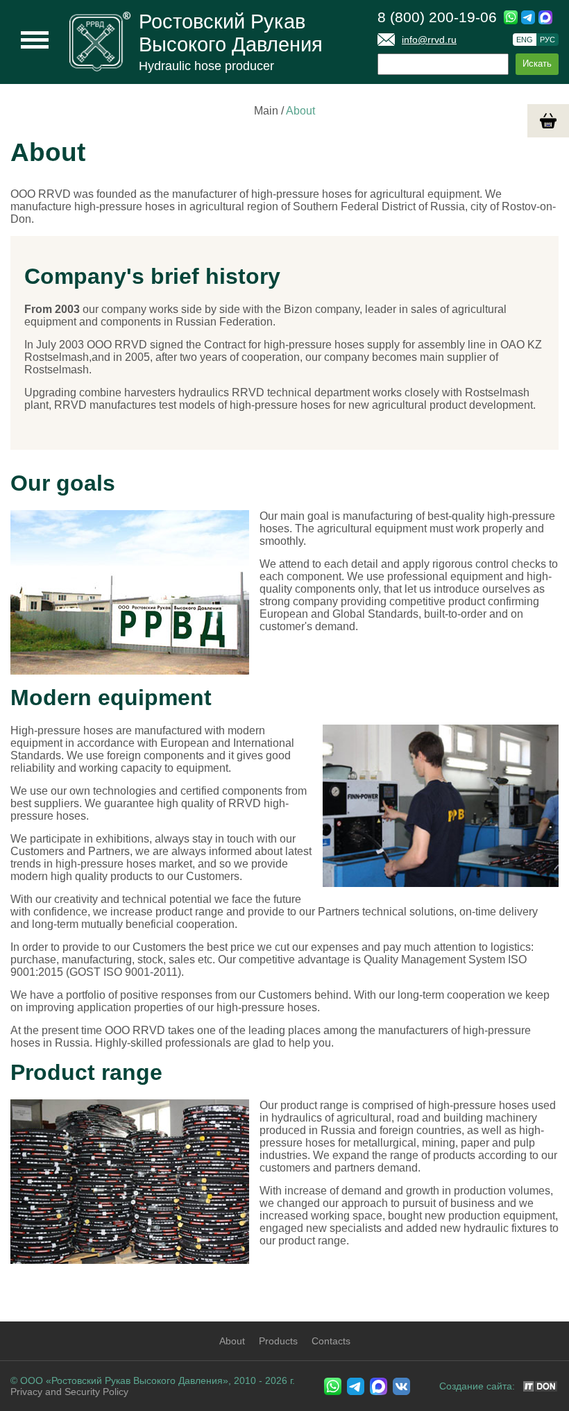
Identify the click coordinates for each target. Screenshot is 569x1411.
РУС (547, 39)
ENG (524, 39)
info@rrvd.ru (429, 39)
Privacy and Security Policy (69, 1391)
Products (278, 1340)
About (232, 1340)
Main (266, 111)
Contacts (331, 1340)
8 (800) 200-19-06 (437, 17)
